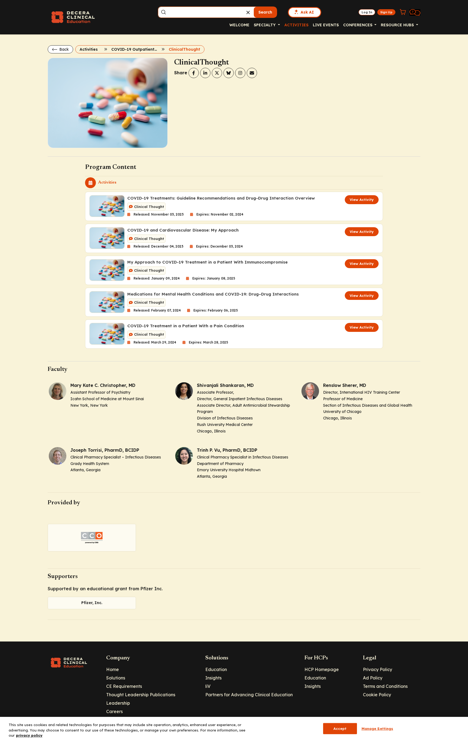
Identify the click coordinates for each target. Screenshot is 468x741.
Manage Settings (377, 728)
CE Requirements (124, 686)
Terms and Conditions (385, 686)
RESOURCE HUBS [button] (398, 25)
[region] (234, 729)
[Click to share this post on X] (217, 73)
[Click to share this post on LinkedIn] (205, 73)
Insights (213, 678)
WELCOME (239, 25)
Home (112, 669)
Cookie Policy (377, 694)
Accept (340, 728)
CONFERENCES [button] (358, 25)
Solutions (115, 678)
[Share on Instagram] (240, 73)
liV (207, 686)
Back (63, 49)
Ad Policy (372, 678)
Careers (114, 711)
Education (216, 669)
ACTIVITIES (296, 25)
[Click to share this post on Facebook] (193, 73)
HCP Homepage (321, 669)
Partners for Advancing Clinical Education (249, 694)
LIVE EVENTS (326, 25)
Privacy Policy (377, 669)
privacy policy (29, 735)
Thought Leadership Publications (140, 694)
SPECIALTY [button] (265, 25)
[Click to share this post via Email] (252, 73)
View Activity (362, 199)
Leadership (118, 703)
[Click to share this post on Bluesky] (228, 73)
